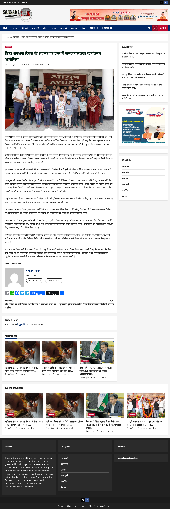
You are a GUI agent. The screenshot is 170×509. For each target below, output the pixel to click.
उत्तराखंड (53, 27)
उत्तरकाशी (35, 27)
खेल (44, 27)
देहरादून (74, 27)
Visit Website (35, 280)
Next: (87, 302)
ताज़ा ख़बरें (14, 27)
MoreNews (94, 506)
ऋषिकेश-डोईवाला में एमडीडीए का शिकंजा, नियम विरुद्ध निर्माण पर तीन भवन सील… (21, 369)
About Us (94, 27)
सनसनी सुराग (11, 64)
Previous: (30, 304)
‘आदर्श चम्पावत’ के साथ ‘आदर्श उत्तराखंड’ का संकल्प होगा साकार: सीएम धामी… (144, 423)
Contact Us (107, 27)
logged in (21, 324)
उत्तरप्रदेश (63, 27)
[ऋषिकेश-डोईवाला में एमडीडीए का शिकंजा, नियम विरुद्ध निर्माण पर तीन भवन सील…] (22, 352)
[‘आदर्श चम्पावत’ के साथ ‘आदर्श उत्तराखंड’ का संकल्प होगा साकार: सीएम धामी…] (146, 405)
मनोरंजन (83, 27)
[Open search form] (149, 28)
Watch (163, 27)
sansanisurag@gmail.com (128, 458)
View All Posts (54, 280)
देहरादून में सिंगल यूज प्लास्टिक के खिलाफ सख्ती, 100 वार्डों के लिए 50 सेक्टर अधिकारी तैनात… (96, 370)
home (4, 27)
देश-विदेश (25, 27)
